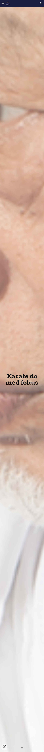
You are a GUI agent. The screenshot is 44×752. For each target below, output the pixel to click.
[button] (3, 3)
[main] (22, 379)
